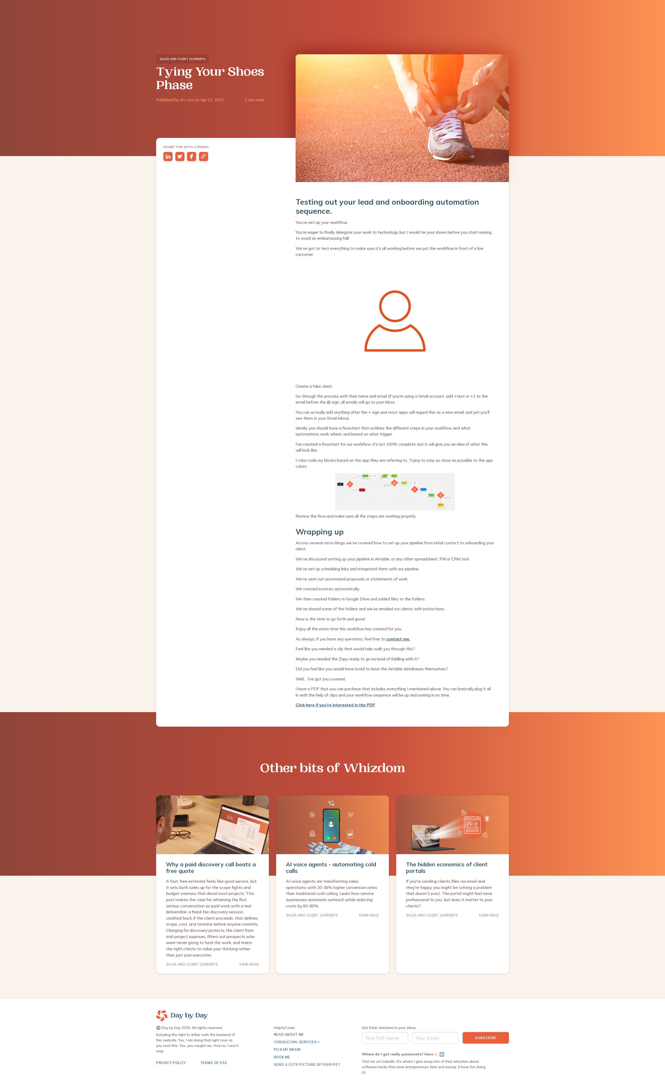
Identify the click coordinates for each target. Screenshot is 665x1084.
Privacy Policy (171, 1063)
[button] (299, 1043)
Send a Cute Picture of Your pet (307, 1064)
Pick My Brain (287, 1049)
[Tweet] (179, 156)
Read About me (289, 1034)
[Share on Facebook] (191, 156)
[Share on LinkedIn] (167, 156)
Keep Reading (183, 960)
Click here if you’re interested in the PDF (335, 704)
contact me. (398, 639)
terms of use (213, 1063)
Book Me (282, 1057)
